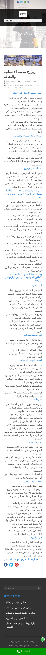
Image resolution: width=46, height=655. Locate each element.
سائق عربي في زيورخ (16, 85)
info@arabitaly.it (23, 7)
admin (8, 83)
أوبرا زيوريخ (33, 442)
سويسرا (8, 140)
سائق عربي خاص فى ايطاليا (18, 607)
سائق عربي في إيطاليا (16, 602)
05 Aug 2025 (11, 81)
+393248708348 (23, 5)
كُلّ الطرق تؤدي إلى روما (17, 618)
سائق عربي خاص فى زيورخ (31, 85)
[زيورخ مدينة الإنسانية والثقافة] (23, 60)
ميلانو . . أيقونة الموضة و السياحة (21, 613)
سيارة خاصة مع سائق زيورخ (12, 87)
